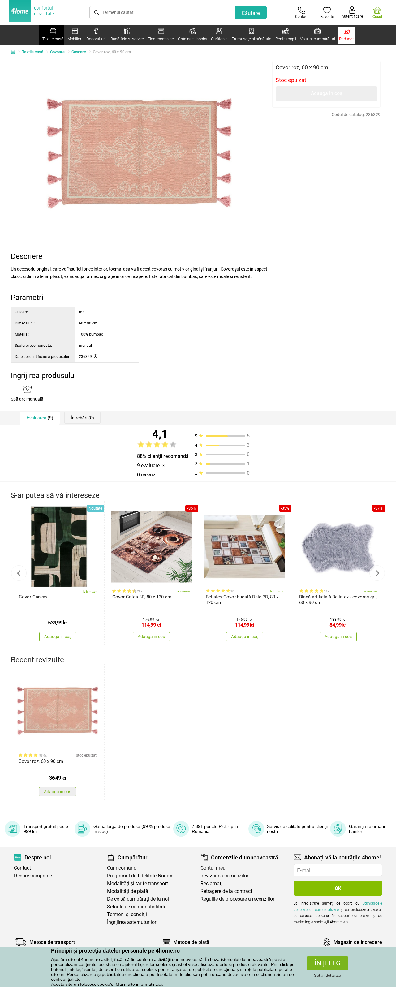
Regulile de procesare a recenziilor (237, 899)
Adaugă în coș (326, 93)
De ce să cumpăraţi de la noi (138, 899)
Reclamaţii (212, 883)
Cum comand (121, 868)
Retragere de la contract (226, 891)
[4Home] (15, 52)
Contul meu (213, 868)
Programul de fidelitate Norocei (140, 875)
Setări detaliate (327, 975)
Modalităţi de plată (127, 891)
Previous (19, 573)
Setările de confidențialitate (136, 906)
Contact (22, 868)
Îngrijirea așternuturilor (131, 922)
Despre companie (33, 875)
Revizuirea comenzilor (224, 875)
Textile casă (32, 52)
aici (158, 984)
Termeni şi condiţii (127, 914)
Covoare (57, 52)
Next (377, 573)
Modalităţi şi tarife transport (137, 883)
